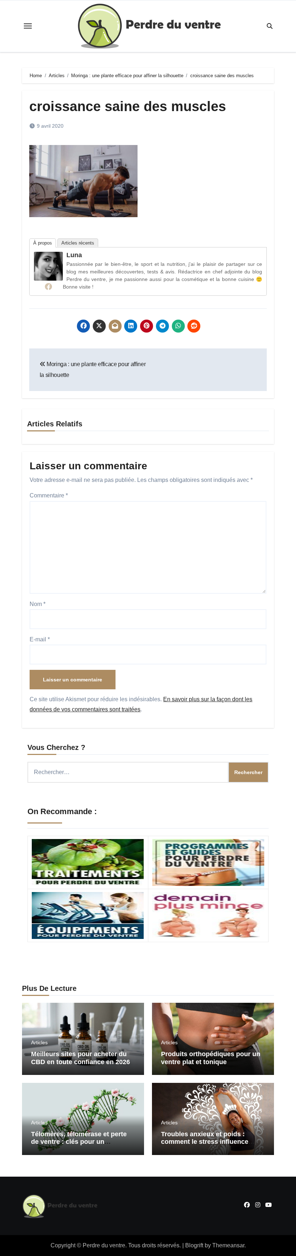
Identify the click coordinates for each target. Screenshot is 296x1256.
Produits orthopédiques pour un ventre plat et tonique (210, 1058)
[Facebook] (48, 286)
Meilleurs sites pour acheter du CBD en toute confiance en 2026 (80, 1058)
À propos (42, 243)
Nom (37, 604)
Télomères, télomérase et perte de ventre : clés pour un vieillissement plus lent (79, 1141)
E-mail (40, 639)
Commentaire (49, 495)
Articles (39, 1042)
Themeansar (228, 1245)
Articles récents (77, 243)
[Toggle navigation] (28, 26)
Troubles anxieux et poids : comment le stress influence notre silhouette (204, 1141)
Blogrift (194, 1245)
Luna (74, 255)
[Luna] (48, 265)
